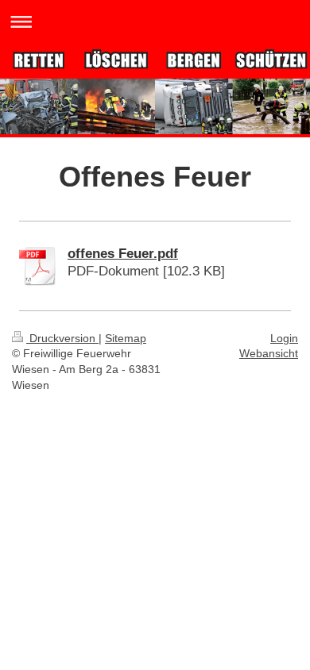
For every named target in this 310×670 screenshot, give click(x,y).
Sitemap (125, 338)
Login (284, 338)
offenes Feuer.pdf (123, 253)
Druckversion (62, 338)
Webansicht (268, 353)
